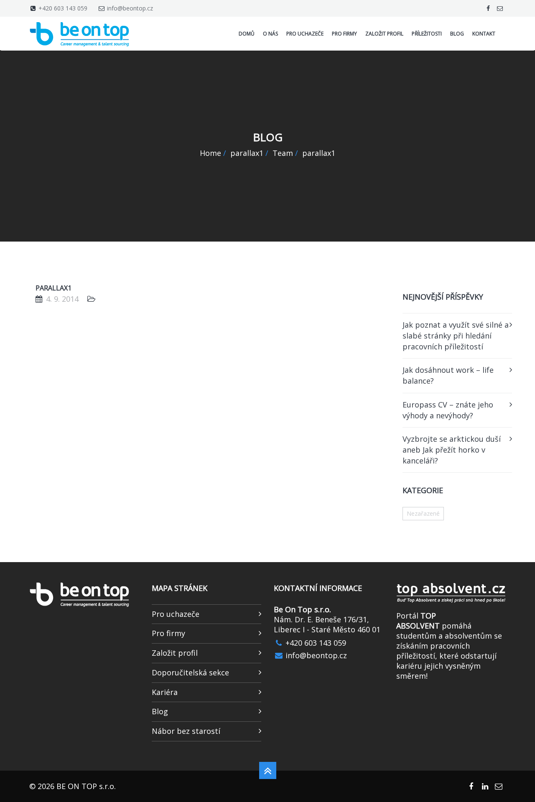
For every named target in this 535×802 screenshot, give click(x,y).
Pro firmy (168, 633)
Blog (160, 711)
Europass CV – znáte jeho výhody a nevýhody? (448, 410)
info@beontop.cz (130, 8)
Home (210, 153)
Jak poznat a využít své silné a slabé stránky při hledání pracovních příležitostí (456, 335)
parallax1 (53, 288)
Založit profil (175, 653)
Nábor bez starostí (186, 731)
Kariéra (165, 692)
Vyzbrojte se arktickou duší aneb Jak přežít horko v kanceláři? (452, 449)
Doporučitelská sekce (190, 672)
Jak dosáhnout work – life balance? (448, 375)
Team (283, 153)
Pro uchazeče (175, 614)
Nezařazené (423, 513)
